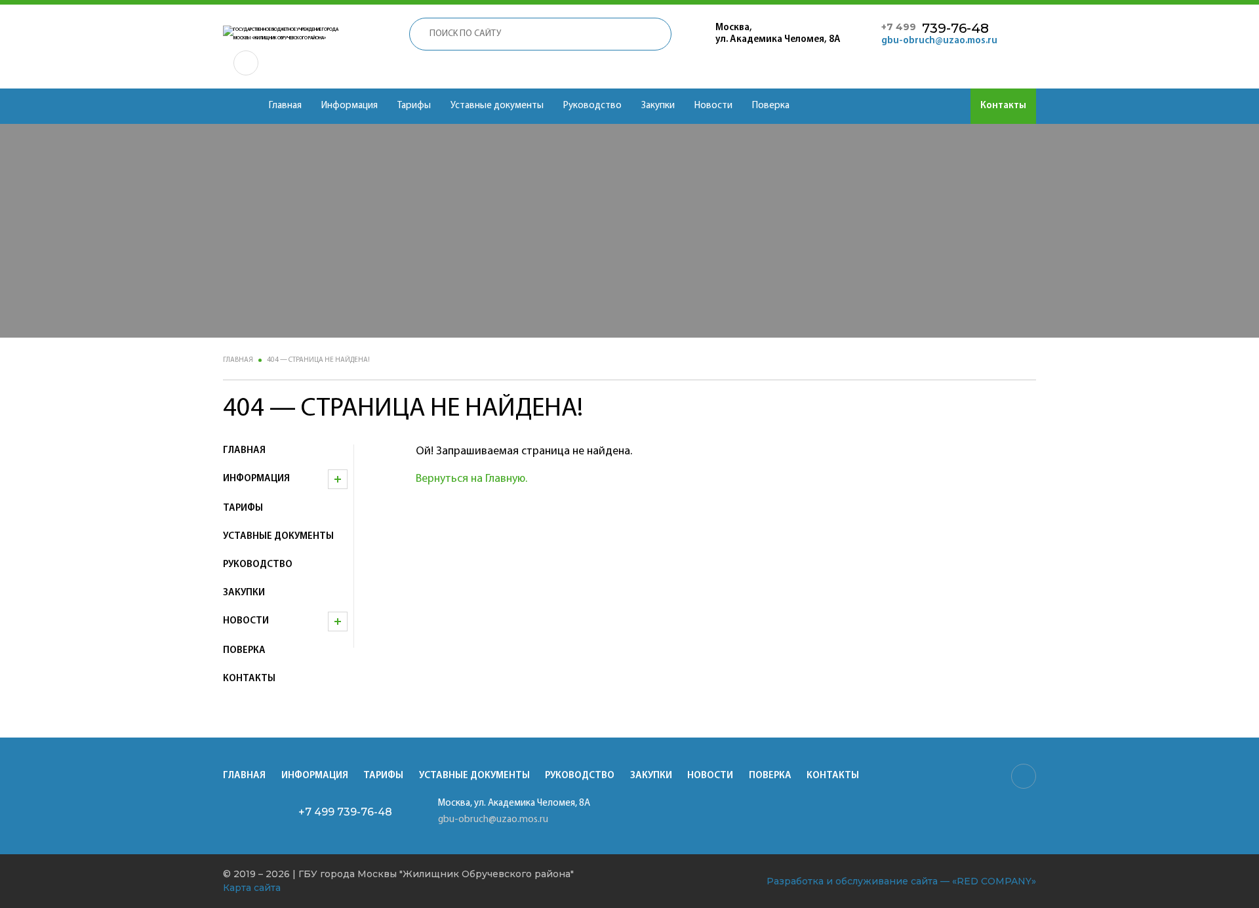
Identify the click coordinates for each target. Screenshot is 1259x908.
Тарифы (414, 106)
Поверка (770, 106)
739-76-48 (935, 28)
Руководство (592, 106)
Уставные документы (497, 106)
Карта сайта (252, 888)
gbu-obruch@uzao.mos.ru (939, 41)
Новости (713, 106)
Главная (285, 106)
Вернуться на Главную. (471, 479)
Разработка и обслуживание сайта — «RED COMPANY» (901, 881)
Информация (349, 106)
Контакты (1003, 106)
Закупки (658, 106)
